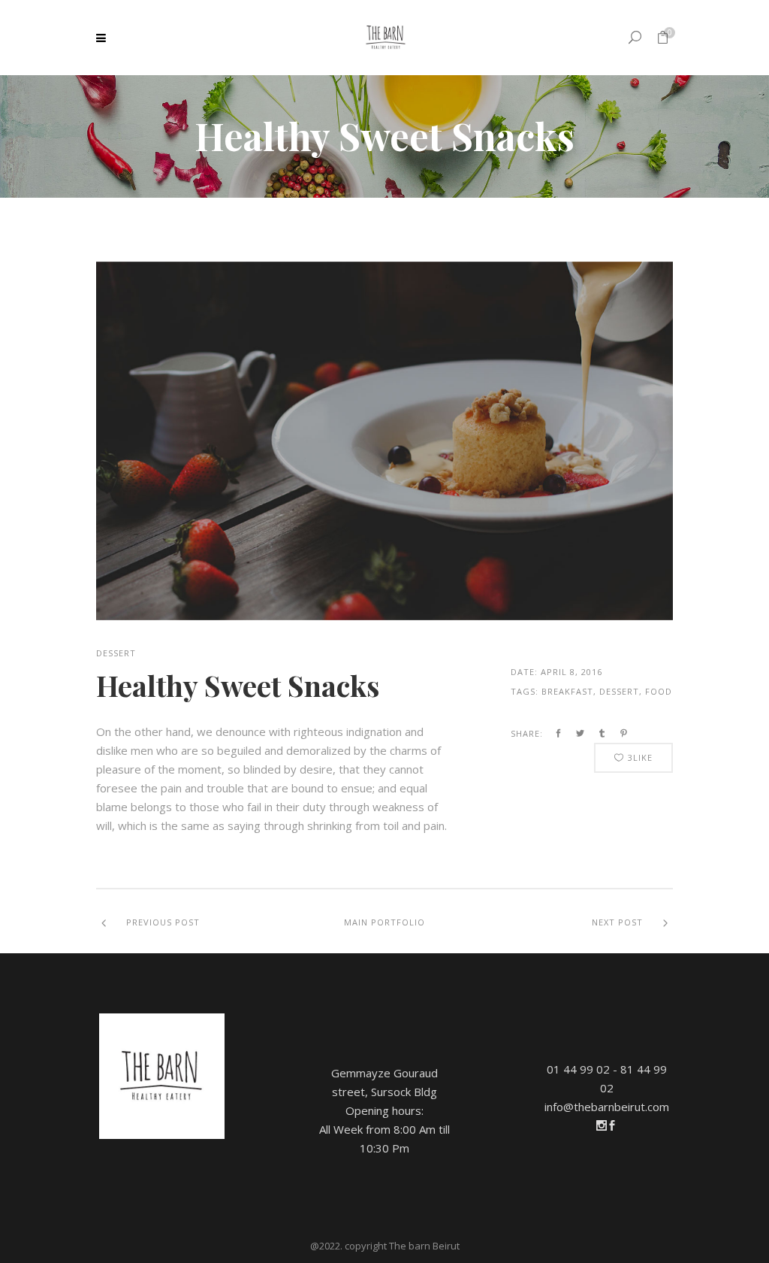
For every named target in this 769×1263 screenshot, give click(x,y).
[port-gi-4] (384, 441)
